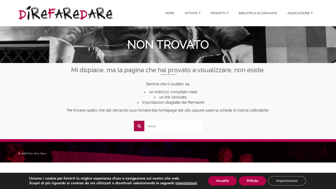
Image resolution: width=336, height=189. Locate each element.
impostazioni (186, 183)
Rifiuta (252, 180)
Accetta (222, 180)
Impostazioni (287, 180)
